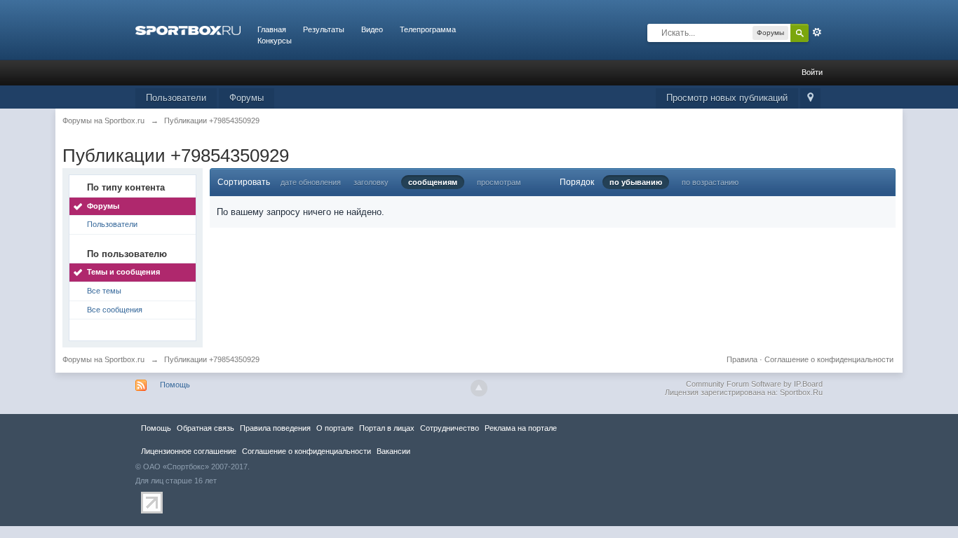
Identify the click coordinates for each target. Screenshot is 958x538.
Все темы (104, 291)
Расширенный (817, 32)
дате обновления (311, 182)
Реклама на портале (521, 428)
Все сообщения (114, 309)
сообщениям (432, 182)
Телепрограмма (428, 29)
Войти (812, 72)
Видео (372, 29)
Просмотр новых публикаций (727, 97)
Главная (271, 29)
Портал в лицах (386, 428)
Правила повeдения (275, 428)
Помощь (175, 384)
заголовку (371, 182)
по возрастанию (710, 182)
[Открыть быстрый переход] (810, 98)
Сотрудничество (449, 428)
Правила (742, 359)
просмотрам (499, 182)
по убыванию (635, 182)
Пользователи (176, 97)
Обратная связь (205, 428)
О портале (334, 428)
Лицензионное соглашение (188, 451)
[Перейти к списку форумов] (188, 29)
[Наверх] (479, 388)
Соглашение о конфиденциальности (828, 359)
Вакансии (393, 451)
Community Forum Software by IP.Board (754, 384)
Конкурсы (274, 40)
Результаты (323, 29)
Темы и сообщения (123, 272)
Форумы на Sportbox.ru (103, 359)
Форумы (246, 97)
